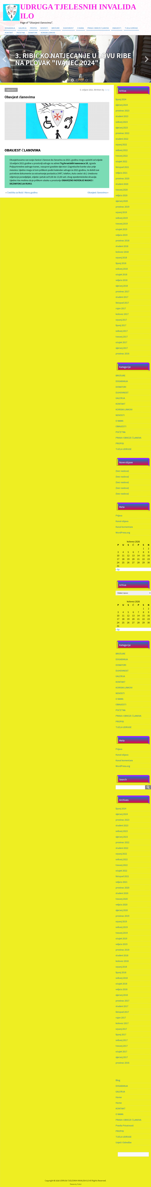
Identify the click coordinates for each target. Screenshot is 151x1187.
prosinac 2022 (122, 133)
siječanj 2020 (122, 200)
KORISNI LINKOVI (48, 32)
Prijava (119, 515)
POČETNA (21, 32)
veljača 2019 (121, 234)
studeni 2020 (122, 183)
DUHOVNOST (68, 28)
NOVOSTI (44, 28)
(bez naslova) (122, 470)
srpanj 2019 (121, 212)
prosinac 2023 (122, 110)
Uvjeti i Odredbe (123, 1142)
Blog (118, 1080)
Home (119, 1097)
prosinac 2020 (122, 178)
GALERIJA (22, 28)
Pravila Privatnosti (125, 1125)
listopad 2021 (122, 166)
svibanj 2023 (122, 121)
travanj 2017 (122, 336)
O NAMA (80, 28)
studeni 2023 (122, 116)
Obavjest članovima (97, 192)
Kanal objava (122, 521)
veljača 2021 (121, 172)
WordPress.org (123, 532)
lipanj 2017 (121, 325)
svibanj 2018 (122, 268)
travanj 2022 (122, 155)
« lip (118, 569)
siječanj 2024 (122, 104)
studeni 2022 (122, 138)
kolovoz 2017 (122, 313)
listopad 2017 (122, 302)
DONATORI (32, 32)
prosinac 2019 (122, 206)
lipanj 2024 (121, 99)
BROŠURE (56, 28)
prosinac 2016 (122, 353)
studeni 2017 (122, 296)
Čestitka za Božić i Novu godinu (22, 192)
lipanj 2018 (121, 263)
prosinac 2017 (122, 291)
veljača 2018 (121, 280)
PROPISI (33, 28)
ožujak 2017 (121, 342)
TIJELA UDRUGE (131, 28)
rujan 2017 (121, 308)
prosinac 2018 (122, 240)
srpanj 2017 (121, 319)
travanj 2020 (122, 189)
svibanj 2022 (122, 150)
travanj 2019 (122, 223)
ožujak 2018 (121, 274)
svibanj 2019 (122, 217)
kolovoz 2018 (122, 251)
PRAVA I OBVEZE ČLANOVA (98, 28)
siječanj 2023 (122, 127)
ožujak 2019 (121, 229)
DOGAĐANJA (10, 28)
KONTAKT (9, 32)
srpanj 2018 (121, 257)
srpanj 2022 (121, 144)
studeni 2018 (122, 246)
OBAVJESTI (116, 28)
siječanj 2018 (122, 285)
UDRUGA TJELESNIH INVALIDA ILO (78, 11)
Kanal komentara (124, 526)
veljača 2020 (121, 195)
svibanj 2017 (122, 330)
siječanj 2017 (122, 347)
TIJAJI (79, 1184)
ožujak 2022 (121, 161)
